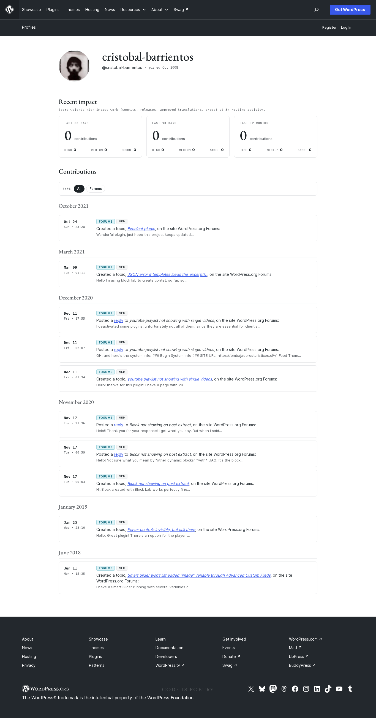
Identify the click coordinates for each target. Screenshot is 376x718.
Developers (166, 656)
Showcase (98, 639)
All (79, 189)
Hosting (29, 656)
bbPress (299, 656)
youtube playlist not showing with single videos (169, 379)
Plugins (95, 656)
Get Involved (234, 639)
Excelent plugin (141, 228)
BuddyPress (302, 665)
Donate (231, 656)
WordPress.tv (170, 665)
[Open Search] (316, 9)
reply (118, 320)
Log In (346, 27)
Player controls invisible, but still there (161, 529)
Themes (96, 647)
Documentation (169, 647)
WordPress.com (305, 639)
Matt (295, 647)
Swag (229, 665)
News (27, 647)
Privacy (29, 665)
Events (228, 647)
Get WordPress (350, 9)
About (27, 639)
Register (329, 27)
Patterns (96, 665)
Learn (161, 639)
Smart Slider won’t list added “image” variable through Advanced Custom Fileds (199, 575)
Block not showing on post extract (158, 483)
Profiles (29, 27)
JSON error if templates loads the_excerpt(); (167, 274)
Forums (95, 189)
